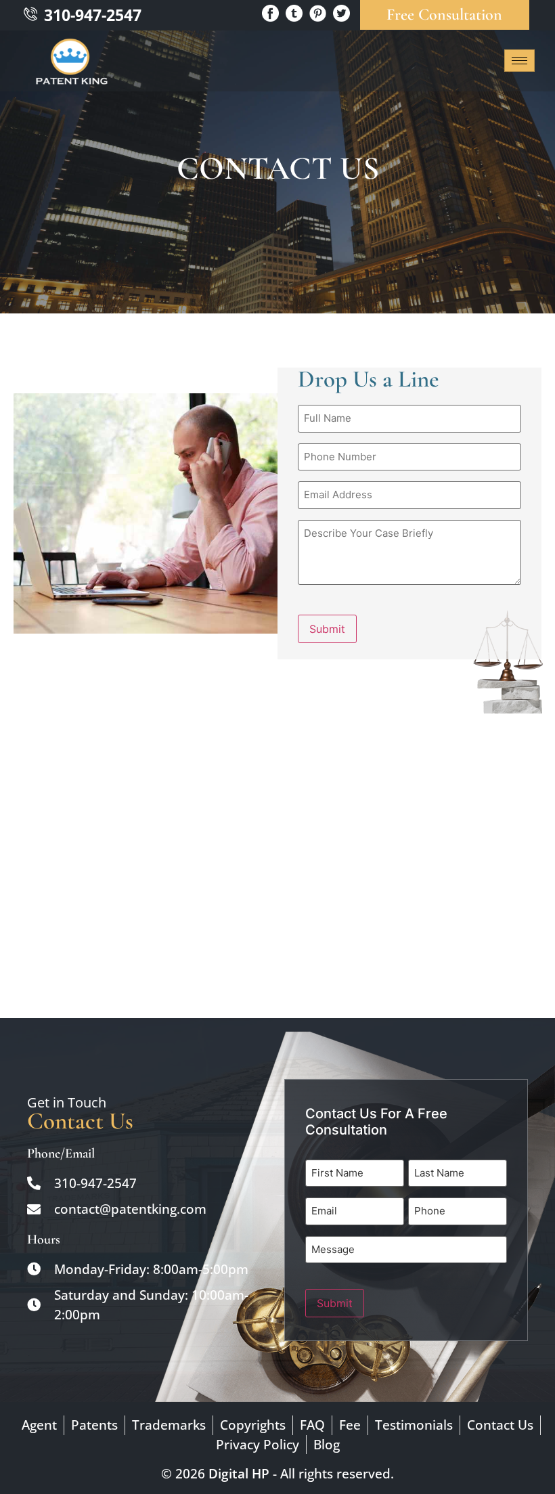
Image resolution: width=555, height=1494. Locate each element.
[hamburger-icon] (519, 60)
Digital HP (238, 1473)
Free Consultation (444, 14)
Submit (327, 629)
